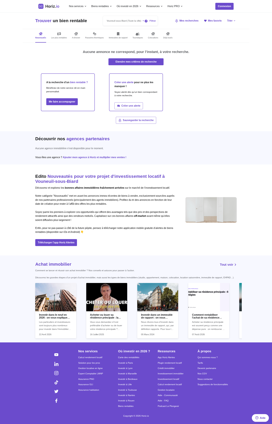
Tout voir (227, 264)
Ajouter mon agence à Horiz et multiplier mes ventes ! (94, 157)
